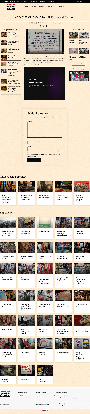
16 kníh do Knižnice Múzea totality (13, 56)
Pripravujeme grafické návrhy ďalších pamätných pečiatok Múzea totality (14, 89)
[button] (40, 26)
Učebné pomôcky (63, 353)
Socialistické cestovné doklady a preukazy (63, 331)
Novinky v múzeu (52, 6)
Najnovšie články (10, 30)
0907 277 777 (20, 395)
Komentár (30, 121)
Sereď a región (7, 329)
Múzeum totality (57, 22)
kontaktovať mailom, (64, 395)
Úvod (26, 6)
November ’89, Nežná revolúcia (7, 279)
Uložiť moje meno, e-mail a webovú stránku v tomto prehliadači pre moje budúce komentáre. (43, 155)
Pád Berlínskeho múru (72, 57)
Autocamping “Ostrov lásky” (25, 232)
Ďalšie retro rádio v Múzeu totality (13, 80)
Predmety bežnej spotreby (45, 305)
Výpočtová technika (5, 380)
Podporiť (61, 6)
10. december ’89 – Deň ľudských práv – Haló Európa (8, 234)
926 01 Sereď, (38, 395)
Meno (28, 140)
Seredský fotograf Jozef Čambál (25, 331)
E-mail (29, 146)
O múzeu (34, 6)
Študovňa (12, 1)
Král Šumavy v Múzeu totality (14, 50)
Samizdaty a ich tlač (81, 305)
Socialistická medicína (43, 330)
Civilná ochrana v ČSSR (8, 257)
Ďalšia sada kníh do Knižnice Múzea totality (13, 42)
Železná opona (26, 379)
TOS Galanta (25, 353)
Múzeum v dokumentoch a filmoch (31, 1)
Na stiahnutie (51, 1)
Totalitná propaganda (43, 353)
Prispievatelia (43, 1)
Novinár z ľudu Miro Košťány (26, 279)
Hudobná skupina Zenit (62, 257)
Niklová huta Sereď (80, 257)
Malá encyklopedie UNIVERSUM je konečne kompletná (13, 34)
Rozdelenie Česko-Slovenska (63, 305)
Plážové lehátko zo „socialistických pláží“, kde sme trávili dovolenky (14, 72)
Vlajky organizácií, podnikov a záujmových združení (80, 356)
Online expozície (78, 30)
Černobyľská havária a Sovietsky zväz (62, 233)
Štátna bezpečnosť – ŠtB (82, 330)
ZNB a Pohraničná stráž (45, 380)
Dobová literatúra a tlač (27, 257)
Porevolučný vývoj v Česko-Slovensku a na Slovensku (26, 307)
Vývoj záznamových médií (83, 42)
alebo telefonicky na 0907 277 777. (60, 397)
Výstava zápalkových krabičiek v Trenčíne (14, 63)
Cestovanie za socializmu (80, 232)
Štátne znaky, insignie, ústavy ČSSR (7, 354)
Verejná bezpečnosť (82, 56)
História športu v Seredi (45, 257)
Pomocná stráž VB (7, 305)
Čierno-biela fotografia (72, 41)
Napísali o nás (19, 1)
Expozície (41, 6)
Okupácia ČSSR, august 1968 (62, 279)
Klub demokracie (5, 1)
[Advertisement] (10, 131)
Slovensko (38, 397)
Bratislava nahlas (45, 231)
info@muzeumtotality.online (24, 397)
